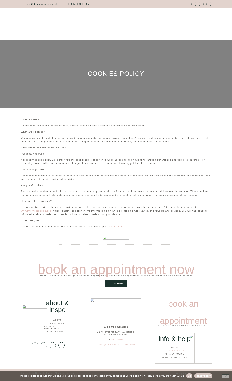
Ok (189, 375)
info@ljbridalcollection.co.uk (117, 345)
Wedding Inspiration (51, 327)
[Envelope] (193, 4)
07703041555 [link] (117, 340)
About (57, 320)
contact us (117, 226)
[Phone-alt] (44, 345)
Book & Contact (57, 332)
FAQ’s (174, 347)
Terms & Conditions (175, 357)
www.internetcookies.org (36, 210)
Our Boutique (57, 323)
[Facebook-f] (201, 4)
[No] (225, 376)
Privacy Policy (174, 354)
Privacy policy (203, 375)
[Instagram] (208, 4)
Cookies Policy (175, 350)
